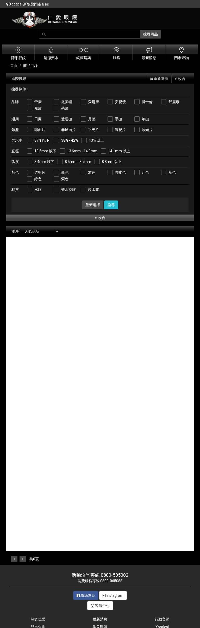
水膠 (38, 189)
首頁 (13, 66)
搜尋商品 (150, 34)
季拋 (118, 119)
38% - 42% (69, 140)
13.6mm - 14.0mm (82, 151)
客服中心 (102, 606)
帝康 (38, 102)
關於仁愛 (38, 619)
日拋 (38, 119)
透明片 (39, 172)
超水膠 (93, 189)
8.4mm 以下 (44, 162)
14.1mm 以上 (119, 151)
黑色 (64, 172)
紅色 (145, 172)
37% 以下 (41, 140)
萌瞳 (64, 108)
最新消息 (100, 619)
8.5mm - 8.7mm (78, 162)
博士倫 (147, 102)
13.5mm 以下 (45, 151)
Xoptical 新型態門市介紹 (28, 4)
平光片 (93, 130)
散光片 (147, 130)
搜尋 (111, 205)
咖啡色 (120, 172)
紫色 (64, 179)
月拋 (91, 119)
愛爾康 (93, 102)
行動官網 (162, 619)
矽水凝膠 (68, 189)
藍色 (172, 172)
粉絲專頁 (87, 595)
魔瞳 (38, 108)
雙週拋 (66, 119)
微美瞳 (66, 102)
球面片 (39, 130)
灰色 (91, 172)
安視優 (120, 102)
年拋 (145, 119)
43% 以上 (96, 140)
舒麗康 (173, 102)
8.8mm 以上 (112, 162)
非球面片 (68, 130)
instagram (114, 595)
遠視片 (120, 130)
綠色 (38, 179)
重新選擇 (160, 79)
